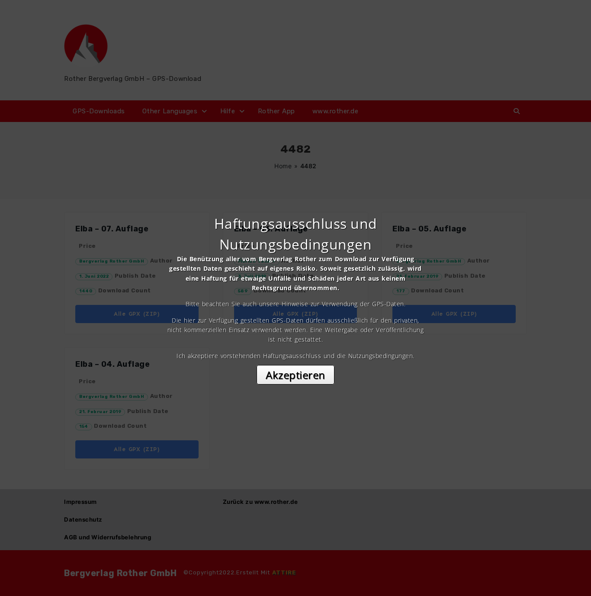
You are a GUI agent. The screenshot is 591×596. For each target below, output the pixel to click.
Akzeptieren (295, 375)
